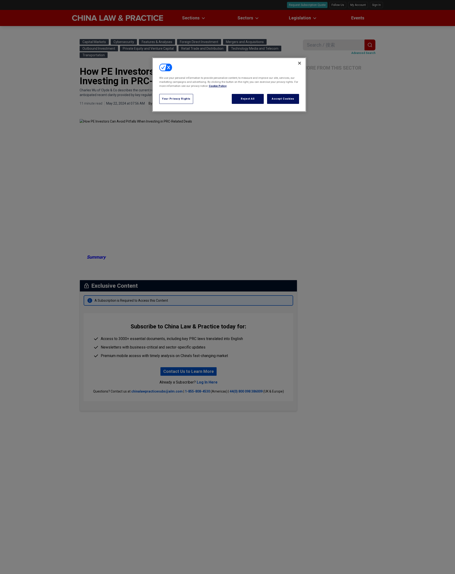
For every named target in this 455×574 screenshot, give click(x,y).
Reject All (248, 98)
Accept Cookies (283, 98)
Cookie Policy (218, 86)
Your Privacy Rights (176, 98)
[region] (229, 84)
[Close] (299, 63)
